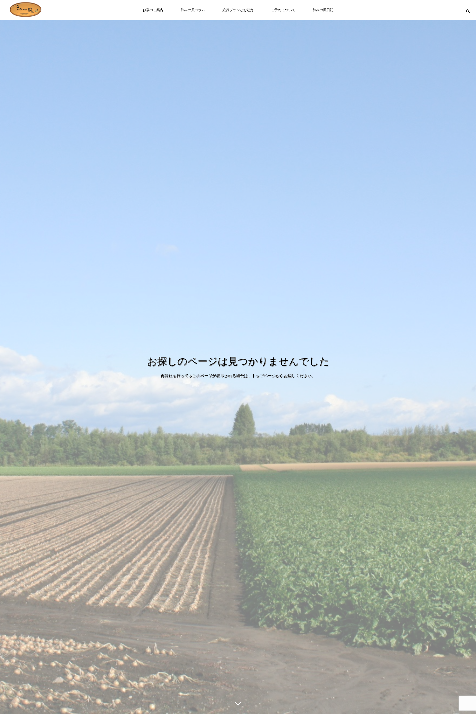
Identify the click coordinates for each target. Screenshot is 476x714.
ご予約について (283, 10)
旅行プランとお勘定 (238, 10)
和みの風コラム (193, 10)
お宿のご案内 (153, 10)
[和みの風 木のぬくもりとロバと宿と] (26, 10)
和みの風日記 (323, 10)
